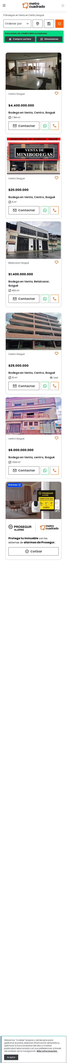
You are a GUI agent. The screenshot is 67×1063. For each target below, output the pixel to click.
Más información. (47, 1051)
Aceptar (11, 1057)
